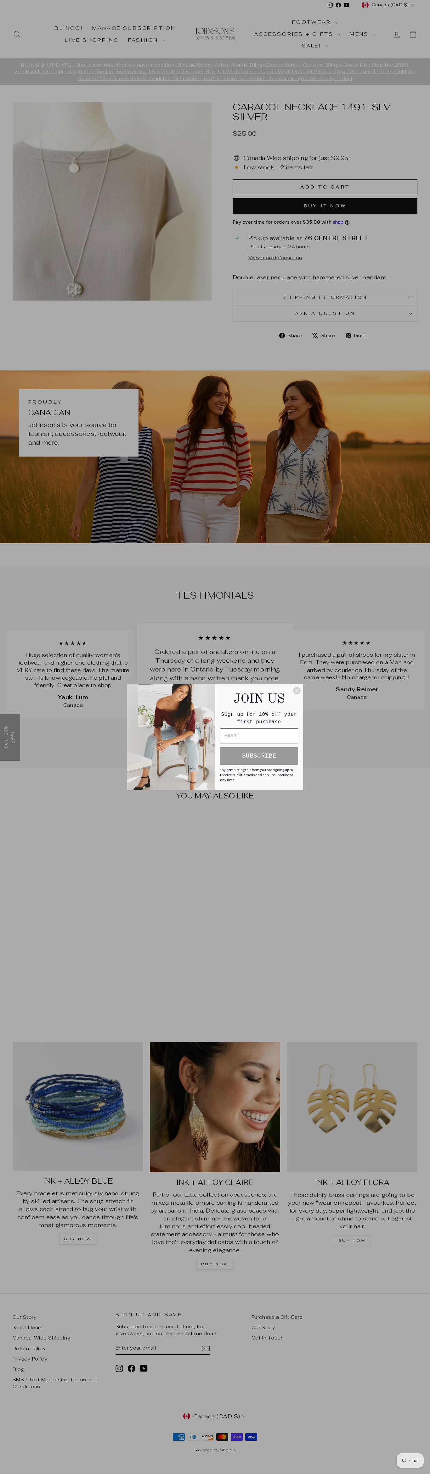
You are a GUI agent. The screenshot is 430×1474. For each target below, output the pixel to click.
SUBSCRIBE (259, 755)
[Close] (297, 690)
